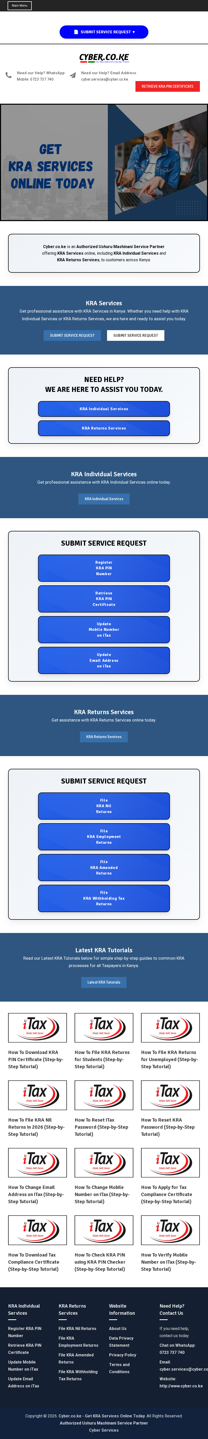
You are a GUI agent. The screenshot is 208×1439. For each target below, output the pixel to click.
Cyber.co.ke (54, 246)
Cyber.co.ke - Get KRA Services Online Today (102, 1416)
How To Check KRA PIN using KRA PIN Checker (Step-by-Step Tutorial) (100, 1262)
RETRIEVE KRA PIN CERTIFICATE (168, 86)
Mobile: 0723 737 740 (35, 79)
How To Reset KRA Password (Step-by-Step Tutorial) (168, 1127)
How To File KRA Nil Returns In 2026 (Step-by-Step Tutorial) (36, 1127)
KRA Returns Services (78, 259)
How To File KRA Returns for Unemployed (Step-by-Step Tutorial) (169, 1059)
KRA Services (70, 253)
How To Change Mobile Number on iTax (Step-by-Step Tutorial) (102, 1194)
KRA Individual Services (136, 253)
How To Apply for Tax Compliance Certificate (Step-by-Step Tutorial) (166, 1194)
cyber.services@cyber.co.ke (104, 79)
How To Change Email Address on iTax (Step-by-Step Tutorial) (36, 1194)
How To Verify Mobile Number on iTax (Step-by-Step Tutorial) (168, 1262)
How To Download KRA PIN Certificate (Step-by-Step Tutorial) (35, 1059)
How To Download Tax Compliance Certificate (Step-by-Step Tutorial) (33, 1262)
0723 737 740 (172, 1352)
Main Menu (19, 5)
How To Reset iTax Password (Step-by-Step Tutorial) (101, 1127)
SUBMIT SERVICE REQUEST (72, 335)
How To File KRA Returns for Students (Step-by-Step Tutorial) (102, 1059)
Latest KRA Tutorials (104, 982)
